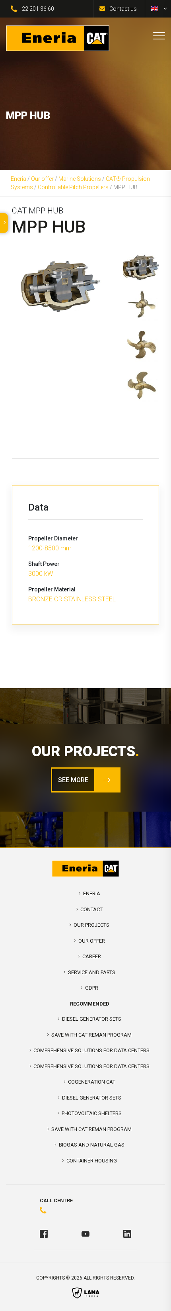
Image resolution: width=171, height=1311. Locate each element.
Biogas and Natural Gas (91, 1145)
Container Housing (91, 1161)
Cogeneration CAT (91, 1082)
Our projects (91, 925)
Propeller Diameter (53, 538)
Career (91, 956)
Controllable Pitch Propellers (73, 187)
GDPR (91, 988)
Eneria (18, 179)
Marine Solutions (79, 179)
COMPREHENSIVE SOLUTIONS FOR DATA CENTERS (91, 1050)
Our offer (42, 179)
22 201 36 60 (38, 9)
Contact (91, 909)
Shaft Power (44, 564)
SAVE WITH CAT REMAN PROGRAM (91, 1035)
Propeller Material (52, 589)
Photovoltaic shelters (92, 1113)
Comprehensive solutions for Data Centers (91, 1066)
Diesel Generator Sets (91, 1019)
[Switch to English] (154, 8)
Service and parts (91, 972)
